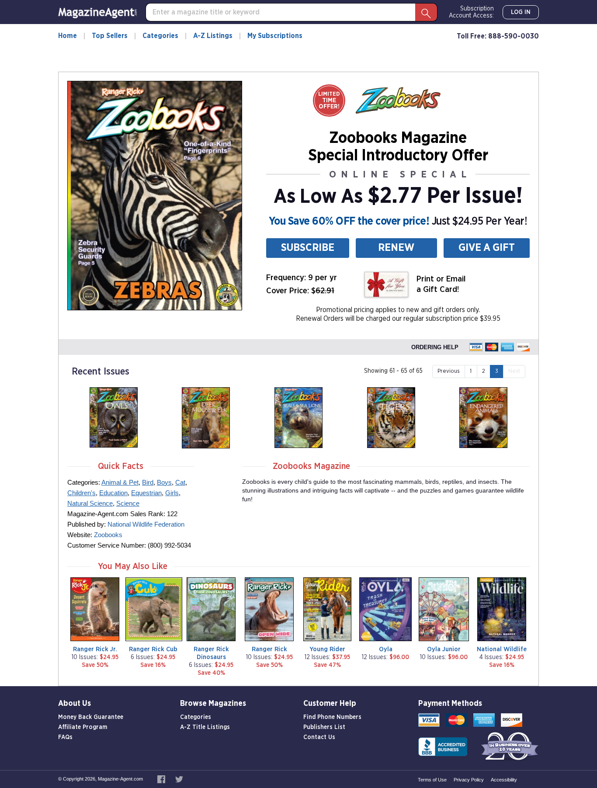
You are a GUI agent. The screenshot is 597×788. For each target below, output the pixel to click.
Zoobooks (108, 534)
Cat (180, 482)
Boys (164, 482)
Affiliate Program (82, 727)
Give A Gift (486, 248)
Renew (396, 248)
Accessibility (504, 779)
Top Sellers (110, 35)
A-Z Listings (213, 35)
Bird (147, 482)
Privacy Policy (469, 779)
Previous (448, 371)
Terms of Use (432, 779)
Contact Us (319, 737)
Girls (172, 492)
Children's (81, 492)
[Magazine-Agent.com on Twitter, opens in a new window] (179, 778)
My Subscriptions (274, 35)
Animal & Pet (120, 482)
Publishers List (324, 727)
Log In (521, 12)
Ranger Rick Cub (153, 649)
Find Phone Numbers (332, 717)
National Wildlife (502, 649)
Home (67, 35)
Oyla (385, 649)
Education (113, 492)
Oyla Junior (444, 649)
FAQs (65, 737)
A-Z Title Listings (205, 727)
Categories (160, 35)
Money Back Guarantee (90, 717)
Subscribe (307, 248)
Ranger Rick (269, 649)
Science (127, 503)
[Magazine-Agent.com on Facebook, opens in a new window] (162, 778)
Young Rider (327, 649)
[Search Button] (426, 12)
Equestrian (146, 492)
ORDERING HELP (434, 347)
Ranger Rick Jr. (95, 649)
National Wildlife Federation (146, 524)
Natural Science (90, 503)
